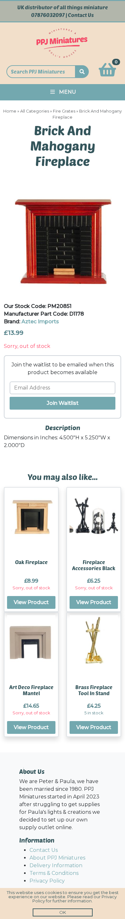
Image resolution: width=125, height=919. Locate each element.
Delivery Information (55, 865)
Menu (67, 92)
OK (62, 912)
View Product (31, 602)
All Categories (34, 111)
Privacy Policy (47, 881)
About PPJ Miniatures (57, 858)
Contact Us (81, 15)
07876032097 (48, 15)
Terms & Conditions (54, 873)
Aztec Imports (40, 321)
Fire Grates (64, 111)
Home (9, 111)
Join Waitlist (63, 403)
